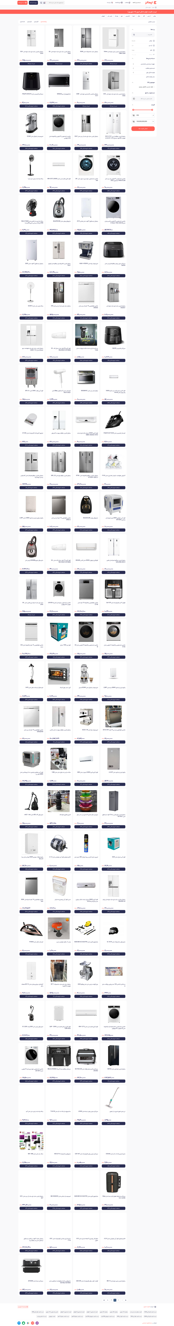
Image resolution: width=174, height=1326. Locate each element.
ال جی (149, 16)
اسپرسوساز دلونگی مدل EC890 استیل (88, 687)
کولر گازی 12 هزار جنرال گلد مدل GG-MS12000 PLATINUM (61, 561)
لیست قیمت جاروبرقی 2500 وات (107, 1316)
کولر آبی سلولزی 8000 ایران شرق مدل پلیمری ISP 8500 (115, 519)
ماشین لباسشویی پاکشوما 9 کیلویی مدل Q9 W (86, 646)
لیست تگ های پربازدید (41, 1316)
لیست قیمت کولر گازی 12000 (150, 1312)
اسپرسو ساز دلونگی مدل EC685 (35, 136)
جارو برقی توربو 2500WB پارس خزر (34, 560)
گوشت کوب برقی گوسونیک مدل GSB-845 (87, 1281)
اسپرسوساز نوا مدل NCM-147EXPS (89, 263)
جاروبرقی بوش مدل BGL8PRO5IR (62, 221)
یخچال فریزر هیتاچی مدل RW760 (116, 1069)
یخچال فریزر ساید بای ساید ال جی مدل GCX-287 (31, 1197)
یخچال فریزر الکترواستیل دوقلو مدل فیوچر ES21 (59, 264)
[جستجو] (41, 3)
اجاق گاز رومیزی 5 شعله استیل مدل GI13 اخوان (87, 1239)
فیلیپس (128, 16)
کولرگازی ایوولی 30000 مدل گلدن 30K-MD (87, 560)
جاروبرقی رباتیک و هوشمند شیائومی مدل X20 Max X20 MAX (60, 1282)
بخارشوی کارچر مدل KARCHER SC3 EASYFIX (86, 942)
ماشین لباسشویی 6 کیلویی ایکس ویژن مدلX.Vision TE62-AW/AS (115, 222)
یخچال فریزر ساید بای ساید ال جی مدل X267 (86, 136)
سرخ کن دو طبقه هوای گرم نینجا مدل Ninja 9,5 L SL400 (114, 1197)
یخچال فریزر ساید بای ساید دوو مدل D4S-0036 (114, 95)
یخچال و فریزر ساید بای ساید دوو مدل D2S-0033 (31, 52)
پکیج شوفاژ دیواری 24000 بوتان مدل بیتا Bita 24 (32, 858)
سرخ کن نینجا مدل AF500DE (35, 1281)
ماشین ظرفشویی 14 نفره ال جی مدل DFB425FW (33, 731)
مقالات (126, 2)
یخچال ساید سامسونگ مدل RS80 (89, 52)
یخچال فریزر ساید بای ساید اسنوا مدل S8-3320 (60, 52)
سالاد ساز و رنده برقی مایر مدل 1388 (61, 772)
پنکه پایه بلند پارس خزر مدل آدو (34, 1111)
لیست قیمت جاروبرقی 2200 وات (92, 1316)
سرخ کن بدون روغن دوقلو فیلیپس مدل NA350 (115, 264)
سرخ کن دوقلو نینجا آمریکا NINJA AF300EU (59, 1069)
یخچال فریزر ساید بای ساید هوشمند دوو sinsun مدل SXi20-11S (32, 349)
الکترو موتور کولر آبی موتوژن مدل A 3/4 (114, 1239)
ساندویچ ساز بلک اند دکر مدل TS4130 (60, 1111)
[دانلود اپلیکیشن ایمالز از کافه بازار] (23, 1323)
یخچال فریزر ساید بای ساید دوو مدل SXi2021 (115, 307)
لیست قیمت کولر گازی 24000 (150, 1316)
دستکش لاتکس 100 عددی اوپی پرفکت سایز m (113, 985)
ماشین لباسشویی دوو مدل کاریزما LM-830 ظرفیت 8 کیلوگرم (59, 603)
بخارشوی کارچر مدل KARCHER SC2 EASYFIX (86, 1196)
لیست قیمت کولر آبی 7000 (136, 1316)
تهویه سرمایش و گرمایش (148, 64)
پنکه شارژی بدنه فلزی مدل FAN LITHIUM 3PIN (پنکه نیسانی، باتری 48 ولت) (32, 222)
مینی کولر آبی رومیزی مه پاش (63, 899)
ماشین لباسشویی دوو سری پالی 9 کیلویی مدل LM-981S (32, 1070)
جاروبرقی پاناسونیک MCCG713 (62, 1154)
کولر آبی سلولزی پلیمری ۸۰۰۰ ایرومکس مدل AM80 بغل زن (31, 773)
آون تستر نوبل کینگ (65, 687)
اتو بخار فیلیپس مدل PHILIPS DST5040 (114, 433)
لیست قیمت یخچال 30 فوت (77, 1316)
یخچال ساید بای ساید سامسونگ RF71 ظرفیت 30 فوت (61, 985)
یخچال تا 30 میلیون (114, 1312)
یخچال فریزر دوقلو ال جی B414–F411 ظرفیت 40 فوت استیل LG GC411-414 (115, 137)
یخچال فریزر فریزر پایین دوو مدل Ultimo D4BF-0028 (114, 52)
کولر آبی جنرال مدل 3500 (118, 857)
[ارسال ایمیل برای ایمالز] (32, 1323)
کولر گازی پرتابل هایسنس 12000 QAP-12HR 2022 (60, 1027)
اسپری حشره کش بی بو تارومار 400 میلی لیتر (86, 857)
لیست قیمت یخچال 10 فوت (63, 1316)
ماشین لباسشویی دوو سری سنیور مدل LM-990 (86, 179)
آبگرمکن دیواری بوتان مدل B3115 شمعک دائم (32, 985)
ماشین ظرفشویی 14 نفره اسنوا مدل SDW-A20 (32, 900)
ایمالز (153, 7)
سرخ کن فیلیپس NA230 (118, 348)
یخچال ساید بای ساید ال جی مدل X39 (61, 306)
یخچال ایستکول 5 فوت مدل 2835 (34, 263)
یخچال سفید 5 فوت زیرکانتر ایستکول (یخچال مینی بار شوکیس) (33, 1239)
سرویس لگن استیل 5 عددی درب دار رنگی (87, 815)
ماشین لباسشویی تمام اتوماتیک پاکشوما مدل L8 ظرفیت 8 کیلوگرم (114, 1027)
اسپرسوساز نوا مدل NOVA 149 (90, 730)
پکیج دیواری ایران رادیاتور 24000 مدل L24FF (31, 518)
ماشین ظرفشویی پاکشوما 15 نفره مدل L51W (88, 603)
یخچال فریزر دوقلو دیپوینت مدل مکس (60, 730)
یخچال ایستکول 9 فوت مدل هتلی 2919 (87, 221)
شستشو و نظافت (150, 68)
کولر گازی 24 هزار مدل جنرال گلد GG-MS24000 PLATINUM (61, 349)
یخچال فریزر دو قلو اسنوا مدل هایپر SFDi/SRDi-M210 (116, 561)
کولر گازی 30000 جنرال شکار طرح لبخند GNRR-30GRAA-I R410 (87, 434)
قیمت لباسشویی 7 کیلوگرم (92, 1312)
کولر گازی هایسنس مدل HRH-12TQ (88, 1027)
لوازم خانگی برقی (150, 72)
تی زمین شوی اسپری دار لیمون (117, 1111)
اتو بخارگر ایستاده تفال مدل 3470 (34, 687)
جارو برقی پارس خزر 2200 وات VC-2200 (32, 1027)
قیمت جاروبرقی (52, 1316)
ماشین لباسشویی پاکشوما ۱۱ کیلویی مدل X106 (114, 646)
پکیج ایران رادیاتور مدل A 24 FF (117, 772)
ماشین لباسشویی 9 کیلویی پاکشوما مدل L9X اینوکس (60, 137)
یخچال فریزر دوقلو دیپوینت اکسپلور (61, 433)
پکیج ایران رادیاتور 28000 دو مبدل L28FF (114, 687)
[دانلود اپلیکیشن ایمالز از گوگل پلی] (28, 1323)
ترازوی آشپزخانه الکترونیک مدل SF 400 (32, 433)
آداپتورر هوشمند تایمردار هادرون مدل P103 (113, 475)
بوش (154, 16)
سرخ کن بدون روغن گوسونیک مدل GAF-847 (86, 1154)
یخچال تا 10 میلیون (124, 1312)
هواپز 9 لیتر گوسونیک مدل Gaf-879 (115, 603)
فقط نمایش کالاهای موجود (146, 87)
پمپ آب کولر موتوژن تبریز (63, 942)
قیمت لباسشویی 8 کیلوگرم (79, 1312)
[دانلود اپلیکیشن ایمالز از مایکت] (19, 1323)
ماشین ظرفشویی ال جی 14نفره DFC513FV (114, 730)
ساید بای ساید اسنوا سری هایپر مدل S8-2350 (32, 603)
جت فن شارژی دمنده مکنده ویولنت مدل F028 (87, 349)
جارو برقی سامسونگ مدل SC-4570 (116, 942)
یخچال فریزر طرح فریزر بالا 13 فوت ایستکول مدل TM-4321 (113, 815)
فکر (144, 16)
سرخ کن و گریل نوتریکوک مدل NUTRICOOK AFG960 (86, 1070)
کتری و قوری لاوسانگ (65, 815)
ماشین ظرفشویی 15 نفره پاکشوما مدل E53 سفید (32, 646)
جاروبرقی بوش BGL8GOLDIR (90, 518)
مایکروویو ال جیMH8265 (64, 94)
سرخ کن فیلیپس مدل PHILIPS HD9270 (32, 94)
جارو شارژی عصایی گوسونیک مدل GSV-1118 (60, 1239)
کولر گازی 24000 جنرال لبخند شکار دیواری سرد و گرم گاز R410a (87, 900)
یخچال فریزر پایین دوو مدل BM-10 (116, 1281)
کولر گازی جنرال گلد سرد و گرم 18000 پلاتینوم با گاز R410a (115, 391)
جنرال (139, 16)
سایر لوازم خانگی (150, 77)
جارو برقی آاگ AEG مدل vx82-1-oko (33, 815)
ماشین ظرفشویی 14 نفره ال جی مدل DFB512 (61, 519)
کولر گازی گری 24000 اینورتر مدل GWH (87, 772)
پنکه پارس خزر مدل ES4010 (35, 306)
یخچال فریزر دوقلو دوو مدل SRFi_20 (61, 475)
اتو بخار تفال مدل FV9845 (36, 942)
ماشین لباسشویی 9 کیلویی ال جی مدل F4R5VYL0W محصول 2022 (115, 179)
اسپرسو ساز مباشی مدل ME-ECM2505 (61, 1196)
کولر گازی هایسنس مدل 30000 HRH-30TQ (59, 179)
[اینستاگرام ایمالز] (37, 1323)
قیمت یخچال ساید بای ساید (136, 1312)
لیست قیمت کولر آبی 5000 (122, 1316)
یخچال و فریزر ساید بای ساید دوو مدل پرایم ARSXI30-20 (114, 900)
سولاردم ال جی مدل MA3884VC (89, 391)
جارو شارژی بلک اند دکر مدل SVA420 (115, 1154)
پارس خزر (110, 16)
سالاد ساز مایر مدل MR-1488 (35, 1154)
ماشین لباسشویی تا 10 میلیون (52, 1312)
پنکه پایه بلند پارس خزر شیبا (35, 179)
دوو (122, 16)
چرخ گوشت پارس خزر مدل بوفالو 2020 (88, 984)
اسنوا (133, 16)
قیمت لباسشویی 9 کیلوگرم (66, 1312)
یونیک (116, 16)
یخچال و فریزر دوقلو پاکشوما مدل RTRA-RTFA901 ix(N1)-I (87, 476)
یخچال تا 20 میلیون (103, 1312)
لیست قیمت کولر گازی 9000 (38, 1312)
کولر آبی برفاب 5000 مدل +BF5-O (34, 391)
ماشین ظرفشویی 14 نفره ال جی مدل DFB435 (88, 307)
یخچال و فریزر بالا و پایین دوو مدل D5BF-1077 (87, 95)
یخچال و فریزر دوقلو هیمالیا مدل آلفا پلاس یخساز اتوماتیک (32, 476)
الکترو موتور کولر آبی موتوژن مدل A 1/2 (60, 857)
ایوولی (103, 16)
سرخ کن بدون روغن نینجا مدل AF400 (88, 1111)
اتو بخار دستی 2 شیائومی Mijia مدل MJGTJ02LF (61, 391)
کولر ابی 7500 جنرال (65, 645)
